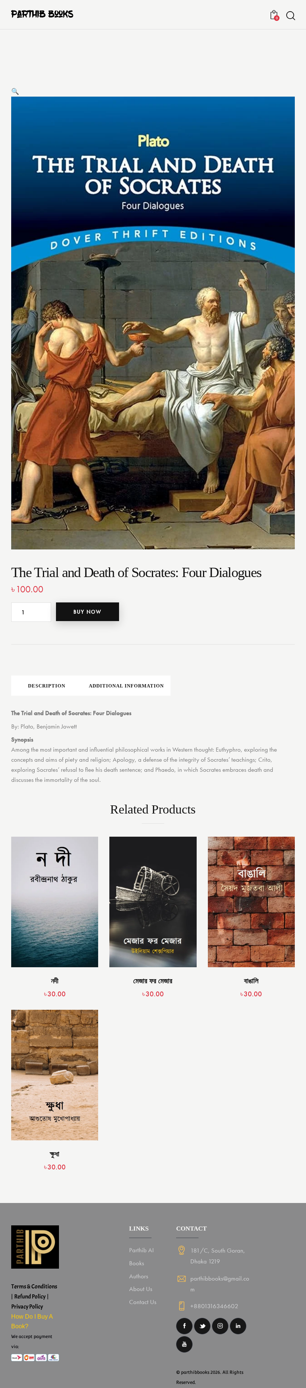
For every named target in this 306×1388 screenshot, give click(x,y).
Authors (138, 1276)
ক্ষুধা (54, 1154)
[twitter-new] (202, 1326)
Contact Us (142, 1302)
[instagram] (220, 1326)
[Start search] (290, 16)
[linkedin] (238, 1326)
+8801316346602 (214, 1306)
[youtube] (184, 1344)
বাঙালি (251, 981)
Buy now (88, 611)
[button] (15, 91)
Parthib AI (141, 1250)
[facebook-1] (184, 1326)
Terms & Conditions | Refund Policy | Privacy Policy (34, 1296)
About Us (140, 1289)
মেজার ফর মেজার (152, 981)
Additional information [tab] (126, 686)
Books (136, 1263)
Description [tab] (46, 686)
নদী (54, 981)
